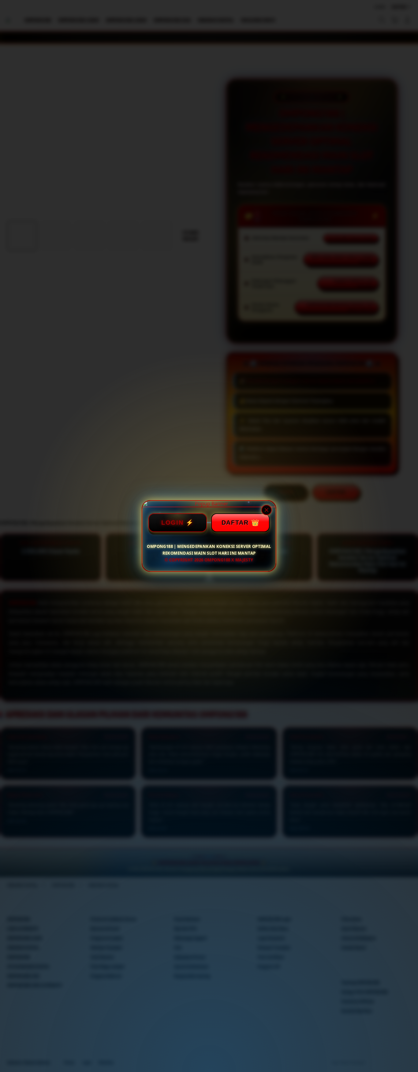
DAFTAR (235, 522)
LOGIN (172, 522)
